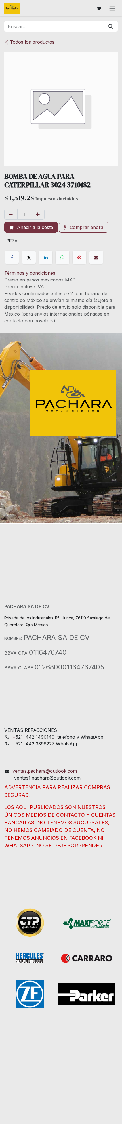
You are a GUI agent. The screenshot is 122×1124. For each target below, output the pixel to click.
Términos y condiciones (29, 273)
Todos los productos (32, 42)
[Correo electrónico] (96, 257)
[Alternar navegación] (112, 8)
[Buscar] (111, 26)
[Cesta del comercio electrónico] (98, 8)
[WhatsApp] (62, 257)
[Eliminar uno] (11, 214)
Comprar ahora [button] (85, 227)
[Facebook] (12, 257)
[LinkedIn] (45, 257)
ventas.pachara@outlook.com (44, 771)
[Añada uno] (38, 214)
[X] (29, 257)
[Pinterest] (79, 257)
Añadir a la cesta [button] (34, 227)
